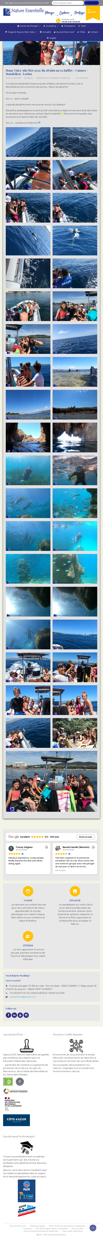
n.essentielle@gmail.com (22, 997)
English (52, 38)
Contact (94, 32)
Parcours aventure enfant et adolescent (41, 1231)
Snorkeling (51, 26)
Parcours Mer (77, 1228)
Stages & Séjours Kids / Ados (21, 32)
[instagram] (26, 1015)
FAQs (82, 32)
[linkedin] (14, 1015)
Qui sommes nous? (65, 32)
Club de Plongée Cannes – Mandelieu (51, 1228)
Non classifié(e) (53, 78)
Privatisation (70, 26)
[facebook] (8, 1015)
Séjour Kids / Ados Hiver (72, 1231)
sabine (30, 78)
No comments (82, 78)
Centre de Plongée (29, 26)
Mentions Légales (37, 1226)
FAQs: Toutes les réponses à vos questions (67, 1226)
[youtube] (20, 1015)
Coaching (27, 1228)
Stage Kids (65, 78)
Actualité (47, 32)
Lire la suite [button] (13, 870)
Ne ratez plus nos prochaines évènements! (27, 3)
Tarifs (83, 26)
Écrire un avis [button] (85, 837)
